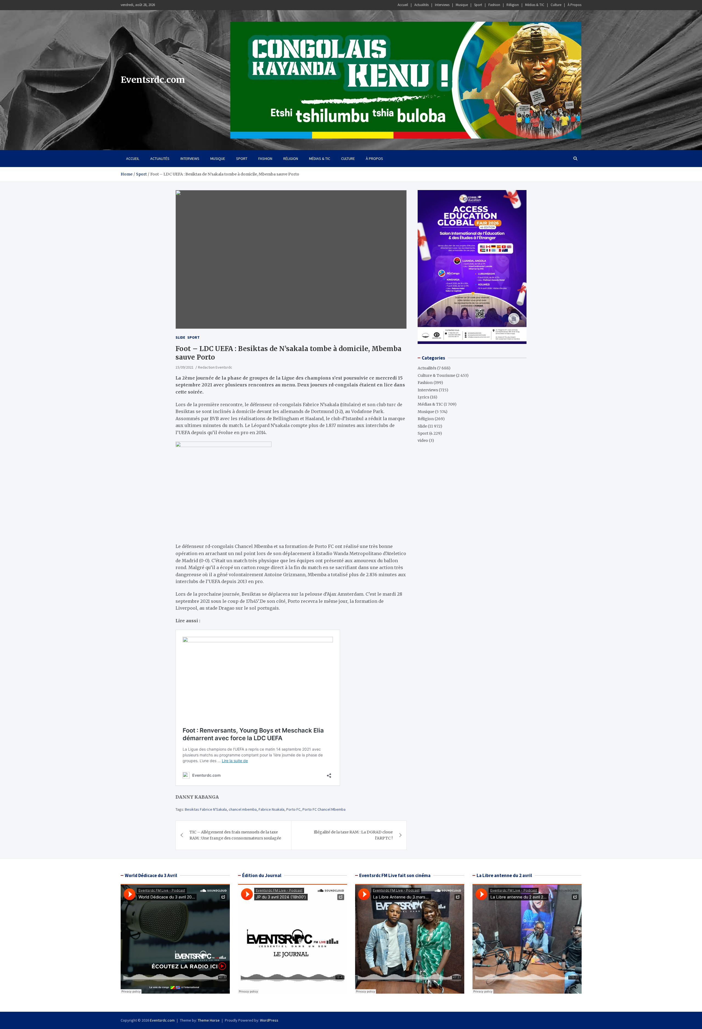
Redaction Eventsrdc (215, 367)
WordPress (269, 1020)
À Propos (574, 4)
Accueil (403, 4)
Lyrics (423, 396)
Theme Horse (209, 1020)
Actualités (421, 4)
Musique (462, 4)
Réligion (512, 4)
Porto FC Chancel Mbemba (324, 809)
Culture (556, 4)
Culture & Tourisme (436, 375)
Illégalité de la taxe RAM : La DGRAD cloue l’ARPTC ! (353, 835)
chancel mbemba (243, 809)
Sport (478, 4)
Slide (180, 337)
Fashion (494, 4)
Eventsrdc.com (153, 79)
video (423, 440)
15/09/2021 (185, 367)
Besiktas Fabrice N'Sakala (206, 809)
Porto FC (293, 809)
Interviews (442, 4)
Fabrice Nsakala (271, 809)
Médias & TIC (534, 4)
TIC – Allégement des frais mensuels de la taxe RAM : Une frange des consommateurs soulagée (235, 835)
